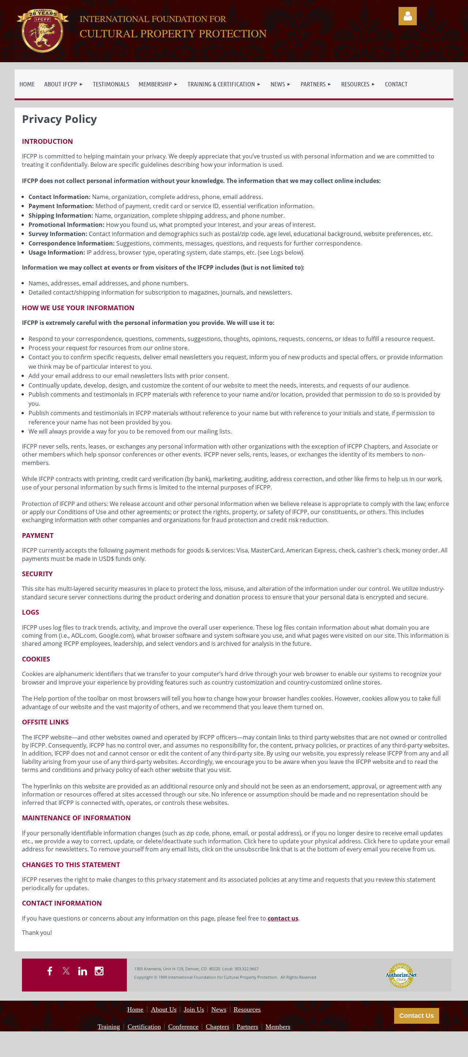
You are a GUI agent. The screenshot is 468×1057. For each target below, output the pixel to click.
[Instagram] (99, 971)
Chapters (217, 1026)
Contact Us (416, 1015)
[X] (66, 971)
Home (135, 1009)
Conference (183, 1026)
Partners (247, 1026)
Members (277, 1026)
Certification (144, 1026)
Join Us (194, 1009)
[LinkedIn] (83, 971)
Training (109, 1026)
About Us (164, 1009)
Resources (247, 1009)
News (218, 1009)
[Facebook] (50, 971)
